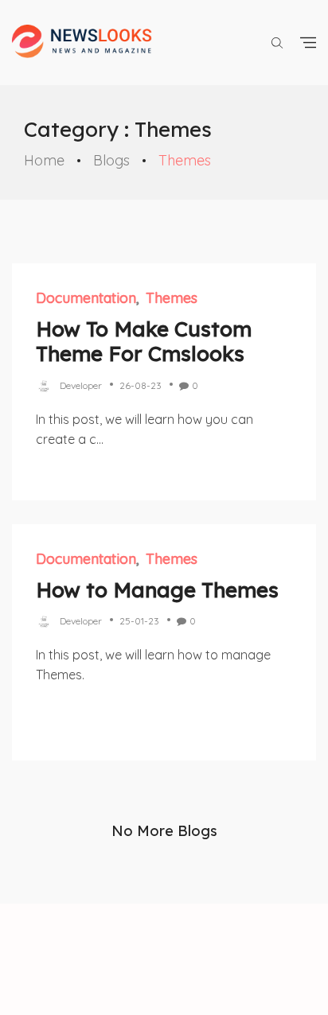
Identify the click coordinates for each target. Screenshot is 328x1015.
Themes (171, 298)
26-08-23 (140, 385)
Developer (81, 385)
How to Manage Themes (157, 590)
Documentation (86, 298)
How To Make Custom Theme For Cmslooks (144, 341)
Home (44, 160)
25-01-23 (139, 621)
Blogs (111, 160)
